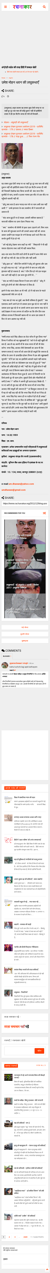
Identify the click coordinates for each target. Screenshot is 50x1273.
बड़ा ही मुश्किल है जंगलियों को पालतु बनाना (28, 859)
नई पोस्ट (25, 627)
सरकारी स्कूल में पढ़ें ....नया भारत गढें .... (27, 902)
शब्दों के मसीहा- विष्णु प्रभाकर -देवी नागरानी (28, 1100)
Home (3, 78)
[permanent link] (8, 96)
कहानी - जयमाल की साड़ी (22, 924)
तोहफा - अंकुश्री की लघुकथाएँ (16, 122)
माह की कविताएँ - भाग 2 (22, 1123)
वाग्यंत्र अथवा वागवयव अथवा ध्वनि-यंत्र (27, 817)
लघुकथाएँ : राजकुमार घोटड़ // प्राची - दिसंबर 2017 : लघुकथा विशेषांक (24, 561)
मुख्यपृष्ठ (25, 641)
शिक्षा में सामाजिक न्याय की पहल (24, 797)
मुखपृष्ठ (5, 1259)
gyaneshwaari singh (19, 663)
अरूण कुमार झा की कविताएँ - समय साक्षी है (28, 879)
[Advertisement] (25, 37)
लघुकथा (11, 78)
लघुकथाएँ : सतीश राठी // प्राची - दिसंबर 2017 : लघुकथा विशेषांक (22, 537)
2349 (25, 1237)
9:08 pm (31, 663)
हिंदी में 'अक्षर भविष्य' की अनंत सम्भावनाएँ (27, 840)
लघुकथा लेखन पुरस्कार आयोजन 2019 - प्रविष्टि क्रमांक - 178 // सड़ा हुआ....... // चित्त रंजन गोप (22, 135)
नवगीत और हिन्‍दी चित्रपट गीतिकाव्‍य (26, 947)
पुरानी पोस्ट (25, 634)
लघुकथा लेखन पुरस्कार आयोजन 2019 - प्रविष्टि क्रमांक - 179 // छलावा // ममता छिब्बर (22, 128)
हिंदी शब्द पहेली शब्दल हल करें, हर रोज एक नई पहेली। (23, 72)
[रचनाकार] (22, 8)
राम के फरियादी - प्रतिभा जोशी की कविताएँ (28, 1168)
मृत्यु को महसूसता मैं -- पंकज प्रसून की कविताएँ (29, 1145)
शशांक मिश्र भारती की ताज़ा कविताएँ (26, 969)
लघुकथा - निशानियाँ (20, 992)
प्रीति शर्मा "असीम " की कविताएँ (24, 1216)
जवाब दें (12, 670)
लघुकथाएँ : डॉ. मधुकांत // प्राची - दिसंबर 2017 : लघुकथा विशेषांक (22, 586)
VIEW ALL (40, 1065)
